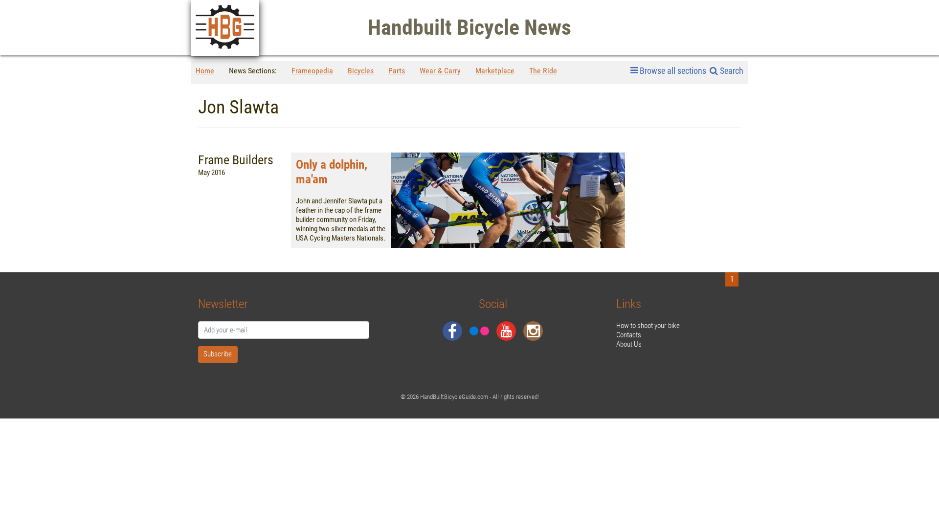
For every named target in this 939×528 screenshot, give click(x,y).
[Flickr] (479, 331)
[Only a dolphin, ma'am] (508, 200)
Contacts (628, 334)
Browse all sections (673, 71)
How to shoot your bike (648, 325)
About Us (629, 344)
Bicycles (361, 70)
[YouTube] (506, 331)
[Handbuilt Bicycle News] (225, 28)
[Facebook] (452, 331)
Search (730, 71)
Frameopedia (312, 70)
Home (205, 70)
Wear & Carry (440, 70)
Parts (396, 70)
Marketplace (494, 70)
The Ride (543, 70)
